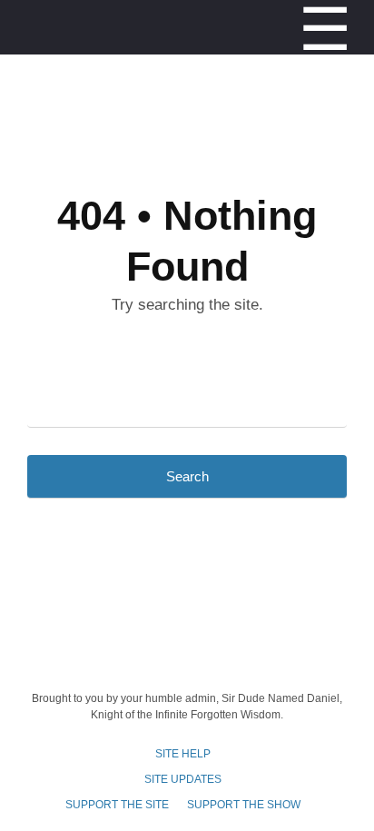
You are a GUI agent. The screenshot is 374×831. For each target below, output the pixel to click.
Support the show (243, 804)
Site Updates (182, 779)
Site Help (183, 753)
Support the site (117, 804)
